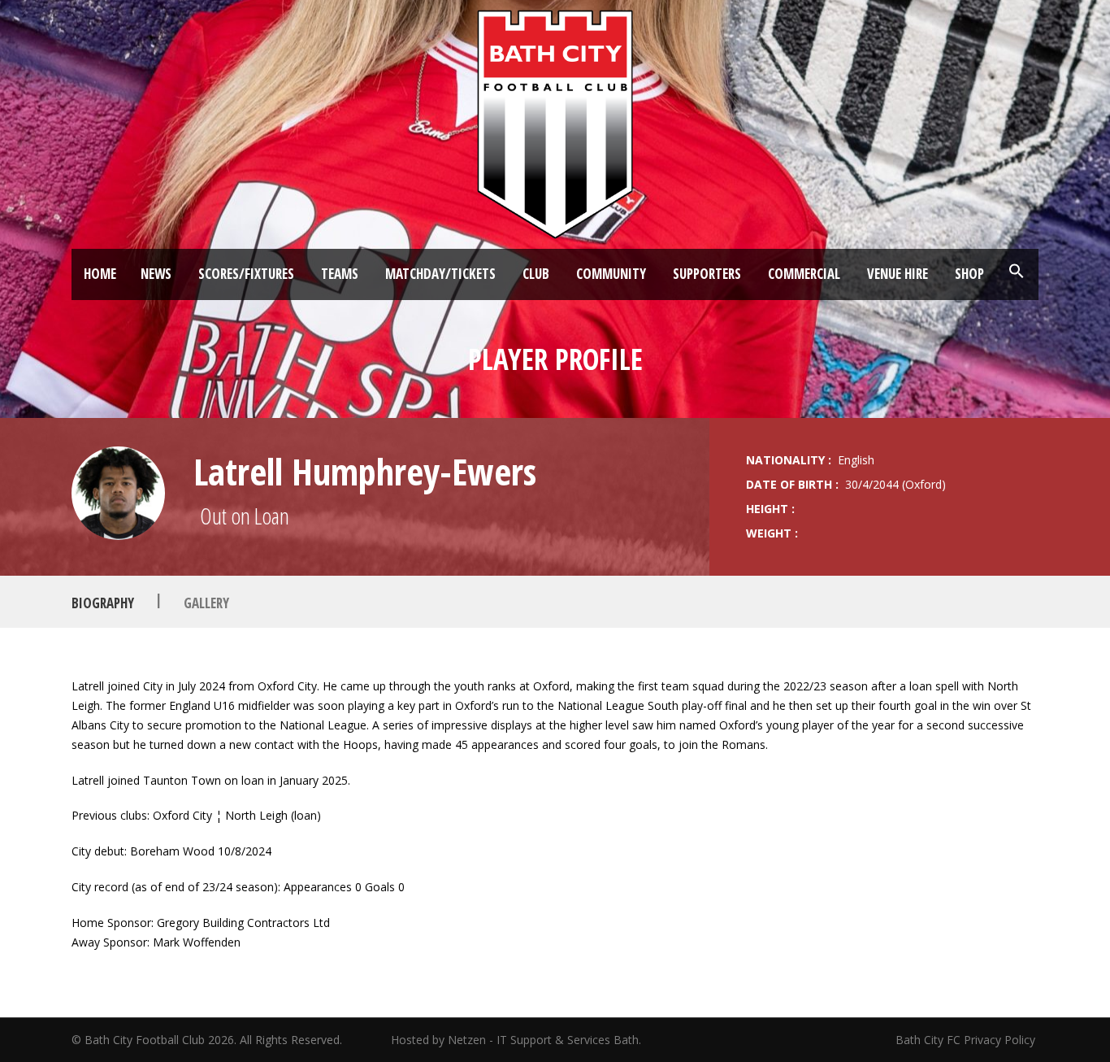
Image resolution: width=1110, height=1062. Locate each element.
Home (100, 273)
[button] (1016, 271)
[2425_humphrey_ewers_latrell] (118, 493)
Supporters (707, 273)
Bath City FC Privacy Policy (966, 1039)
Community (611, 273)
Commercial (804, 273)
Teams (339, 273)
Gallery (206, 602)
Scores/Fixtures (246, 273)
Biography (103, 602)
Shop (969, 273)
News (156, 273)
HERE (315, 977)
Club (535, 273)
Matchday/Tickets (440, 273)
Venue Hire (897, 273)
